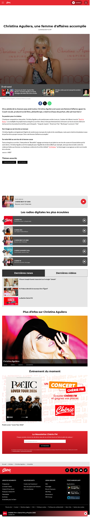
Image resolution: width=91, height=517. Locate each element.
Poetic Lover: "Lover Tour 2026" (13, 425)
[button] (45, 59)
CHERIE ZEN (18, 230)
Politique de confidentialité (55, 507)
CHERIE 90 (17, 261)
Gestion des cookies (78, 507)
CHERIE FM (18, 219)
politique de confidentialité (26, 451)
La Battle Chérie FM (26, 298)
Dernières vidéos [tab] (66, 273)
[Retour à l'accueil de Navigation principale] (8, 2)
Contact (16, 507)
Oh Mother (52, 147)
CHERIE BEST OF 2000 (22, 202)
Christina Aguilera (11, 361)
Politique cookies (41, 507)
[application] (45, 59)
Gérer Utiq (68, 507)
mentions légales (16, 451)
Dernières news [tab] (23, 273)
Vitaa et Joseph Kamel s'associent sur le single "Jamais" (37, 279)
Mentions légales (25, 507)
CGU (33, 507)
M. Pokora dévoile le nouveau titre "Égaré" (33, 289)
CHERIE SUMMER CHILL (22, 250)
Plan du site (8, 507)
